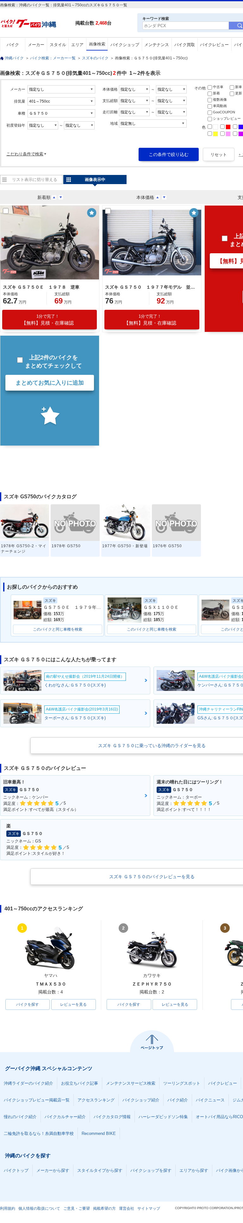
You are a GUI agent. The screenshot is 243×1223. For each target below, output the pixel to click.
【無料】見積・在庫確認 (48, 320)
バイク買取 (184, 44)
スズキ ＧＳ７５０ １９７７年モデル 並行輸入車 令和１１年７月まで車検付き (151, 287)
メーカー (36, 44)
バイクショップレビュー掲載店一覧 (37, 1100)
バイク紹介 (177, 1100)
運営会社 (126, 1208)
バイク (13, 44)
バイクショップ (124, 44)
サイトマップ (148, 1208)
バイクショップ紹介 (140, 1100)
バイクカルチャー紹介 (65, 1116)
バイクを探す (27, 1004)
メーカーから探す (52, 1170)
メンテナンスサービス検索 (130, 1083)
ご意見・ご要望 (76, 1208)
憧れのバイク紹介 (20, 1116)
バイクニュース (210, 1100)
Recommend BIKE (99, 1133)
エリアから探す (193, 1170)
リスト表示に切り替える (34, 179)
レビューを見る (73, 1004)
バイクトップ (16, 1170)
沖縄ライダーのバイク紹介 (28, 1083)
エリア (77, 44)
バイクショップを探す (150, 1170)
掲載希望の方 (104, 1208)
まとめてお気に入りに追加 (50, 383)
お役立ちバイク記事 (79, 1083)
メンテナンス (156, 44)
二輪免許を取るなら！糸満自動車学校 (39, 1133)
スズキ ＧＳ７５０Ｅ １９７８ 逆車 (41, 287)
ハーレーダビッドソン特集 (163, 1116)
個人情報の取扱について (39, 1208)
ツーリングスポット (181, 1083)
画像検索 (97, 44)
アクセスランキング (96, 1100)
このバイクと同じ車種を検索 (57, 629)
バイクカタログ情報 (112, 1116)
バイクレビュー (214, 44)
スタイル (58, 44)
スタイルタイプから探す (99, 1170)
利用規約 (7, 1208)
